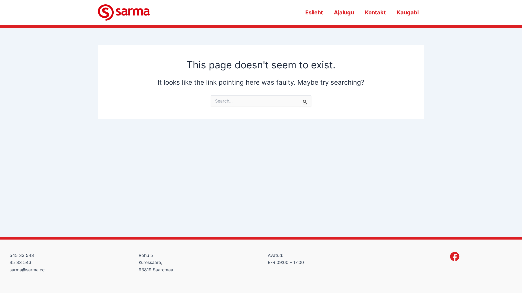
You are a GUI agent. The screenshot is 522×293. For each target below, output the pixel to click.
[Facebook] (454, 256)
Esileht (314, 12)
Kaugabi (408, 12)
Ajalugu (344, 12)
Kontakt (375, 12)
